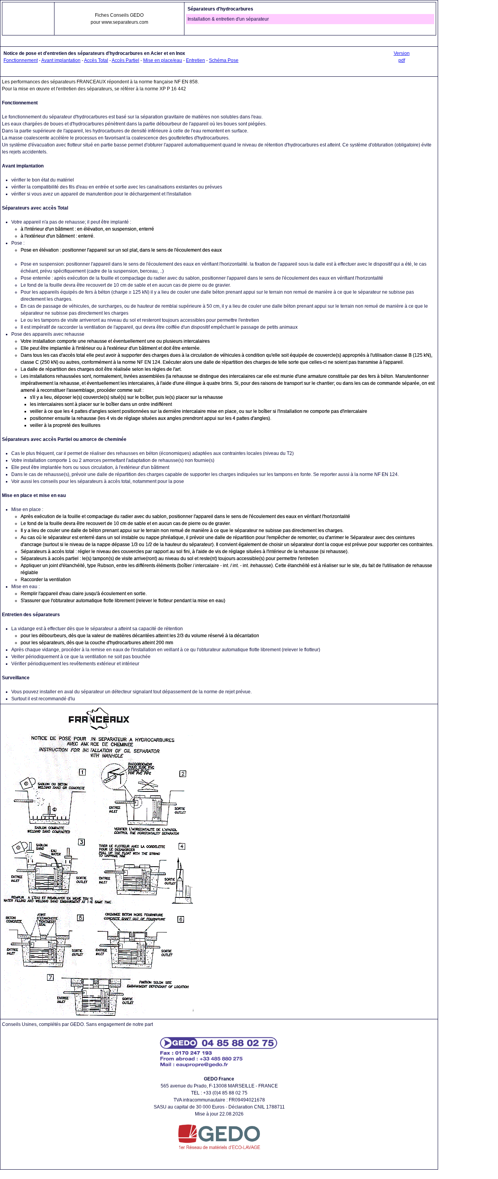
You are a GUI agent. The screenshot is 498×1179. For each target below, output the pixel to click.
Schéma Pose (223, 60)
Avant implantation (61, 60)
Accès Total (96, 60)
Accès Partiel (125, 60)
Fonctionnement (21, 60)
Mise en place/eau (162, 60)
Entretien (195, 60)
